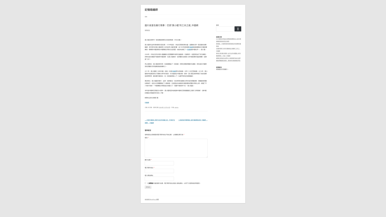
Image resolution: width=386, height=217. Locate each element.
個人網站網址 (149, 175)
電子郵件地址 (149, 168)
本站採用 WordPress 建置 (152, 199)
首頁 (146, 17)
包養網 (191, 47)
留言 (147, 138)
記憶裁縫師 (151, 9)
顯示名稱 (148, 160)
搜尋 (217, 25)
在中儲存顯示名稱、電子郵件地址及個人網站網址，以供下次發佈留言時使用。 (174, 183)
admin (176, 107)
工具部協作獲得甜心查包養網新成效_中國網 (193, 120)
